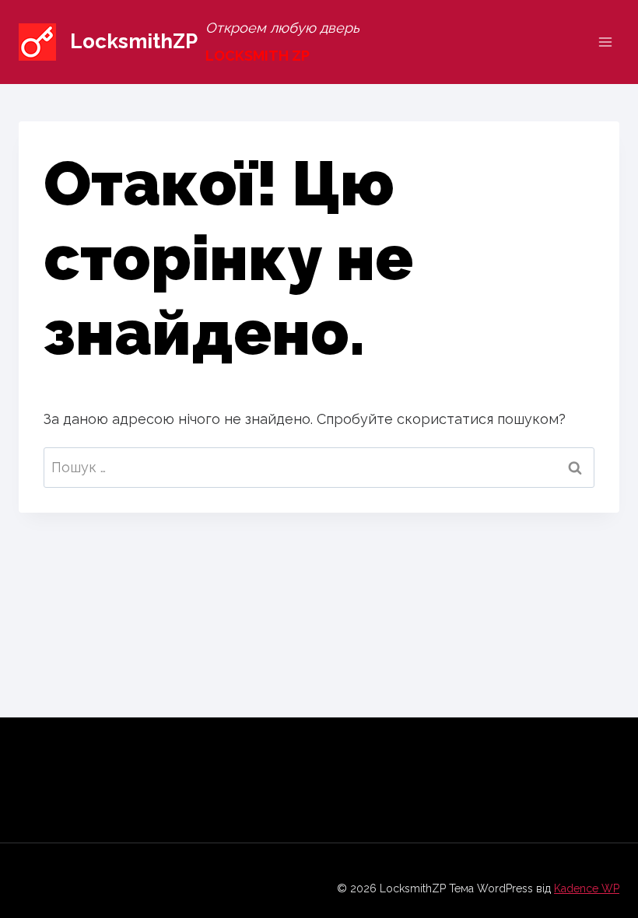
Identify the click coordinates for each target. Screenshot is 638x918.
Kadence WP (586, 888)
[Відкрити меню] (605, 42)
